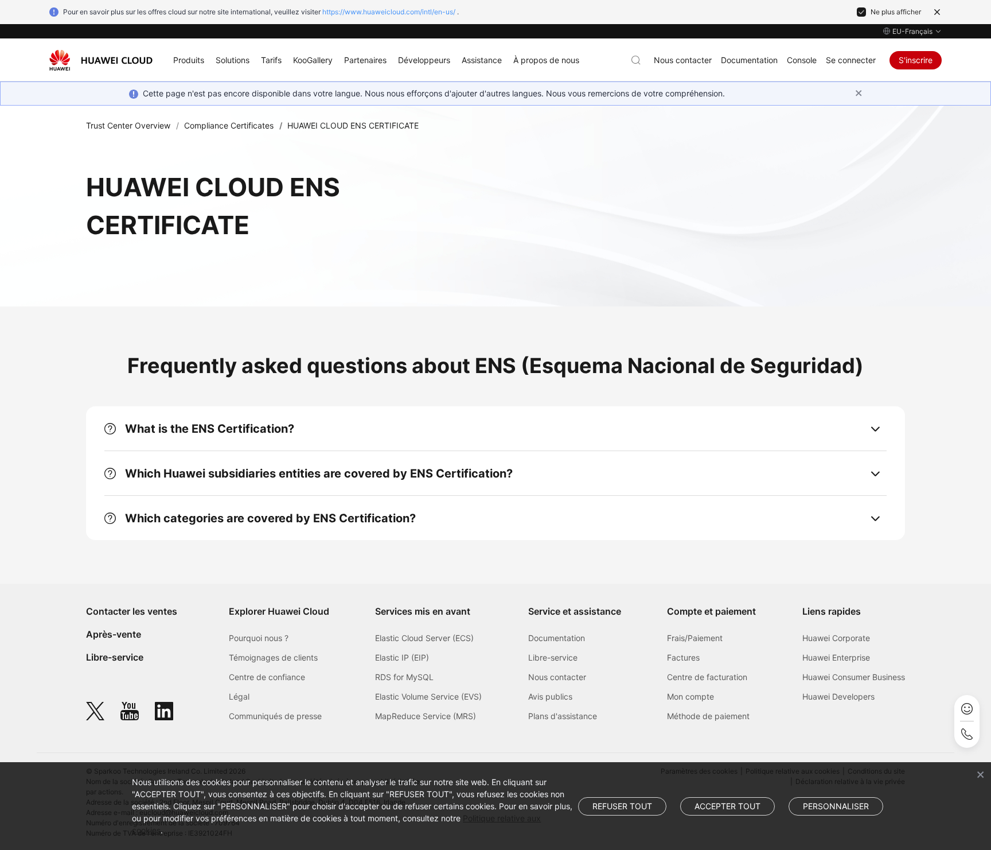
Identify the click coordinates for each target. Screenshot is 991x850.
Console (802, 60)
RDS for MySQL (404, 677)
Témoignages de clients (273, 657)
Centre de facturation (707, 677)
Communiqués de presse (275, 716)
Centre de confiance (267, 677)
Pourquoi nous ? (258, 638)
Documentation (749, 60)
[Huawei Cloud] (101, 60)
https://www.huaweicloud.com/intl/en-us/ (388, 11)
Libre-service (114, 657)
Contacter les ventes (131, 611)
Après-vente (113, 634)
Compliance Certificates (229, 125)
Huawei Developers (838, 696)
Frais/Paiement (695, 638)
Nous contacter (683, 60)
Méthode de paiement (708, 716)
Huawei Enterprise (836, 657)
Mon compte (690, 696)
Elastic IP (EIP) (402, 657)
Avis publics (550, 696)
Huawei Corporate (836, 638)
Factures (683, 657)
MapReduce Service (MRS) (425, 716)
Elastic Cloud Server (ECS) (424, 638)
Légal (239, 696)
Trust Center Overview (128, 125)
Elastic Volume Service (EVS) (428, 696)
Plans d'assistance (562, 716)
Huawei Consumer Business (853, 677)
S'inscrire (916, 60)
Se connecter (851, 60)
